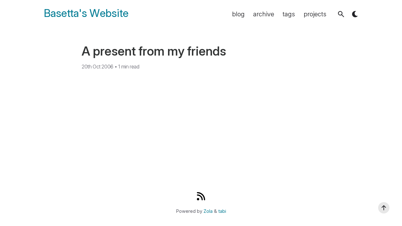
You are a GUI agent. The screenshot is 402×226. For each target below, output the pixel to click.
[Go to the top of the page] (383, 207)
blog (238, 14)
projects (315, 14)
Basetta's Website (86, 13)
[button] (341, 14)
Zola (208, 211)
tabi (222, 211)
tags (289, 14)
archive (263, 14)
